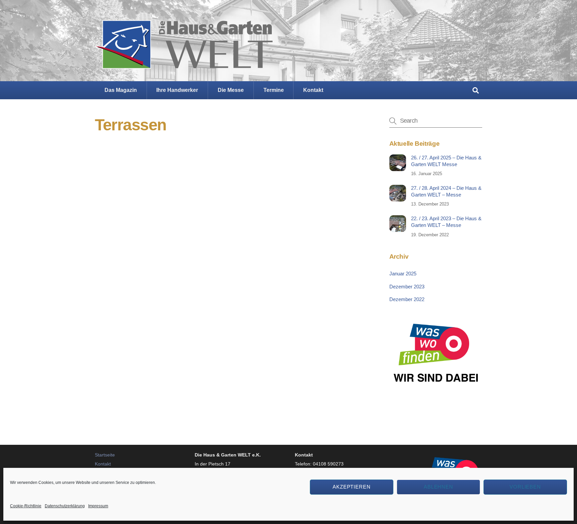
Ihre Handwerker (177, 90)
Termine (273, 90)
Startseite (105, 454)
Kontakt (313, 90)
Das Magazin (121, 90)
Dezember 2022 (406, 299)
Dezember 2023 (406, 286)
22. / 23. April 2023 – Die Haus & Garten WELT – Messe (446, 222)
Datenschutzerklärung (65, 506)
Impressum (98, 506)
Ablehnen (438, 487)
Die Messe (231, 90)
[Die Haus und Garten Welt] (184, 63)
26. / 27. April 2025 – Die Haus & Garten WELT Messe (446, 161)
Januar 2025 (402, 273)
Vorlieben (525, 487)
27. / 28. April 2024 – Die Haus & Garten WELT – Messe (446, 191)
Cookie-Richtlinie (25, 506)
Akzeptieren (352, 487)
